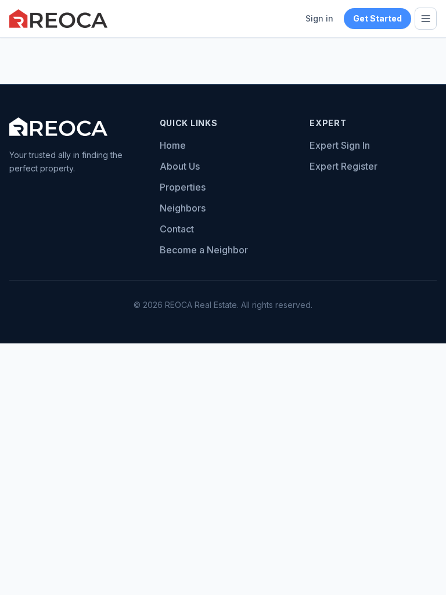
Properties (183, 187)
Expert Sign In (340, 145)
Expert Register (343, 166)
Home (173, 145)
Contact (177, 229)
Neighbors (183, 208)
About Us (180, 166)
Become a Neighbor (204, 250)
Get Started (377, 18)
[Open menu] (426, 19)
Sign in (319, 18)
